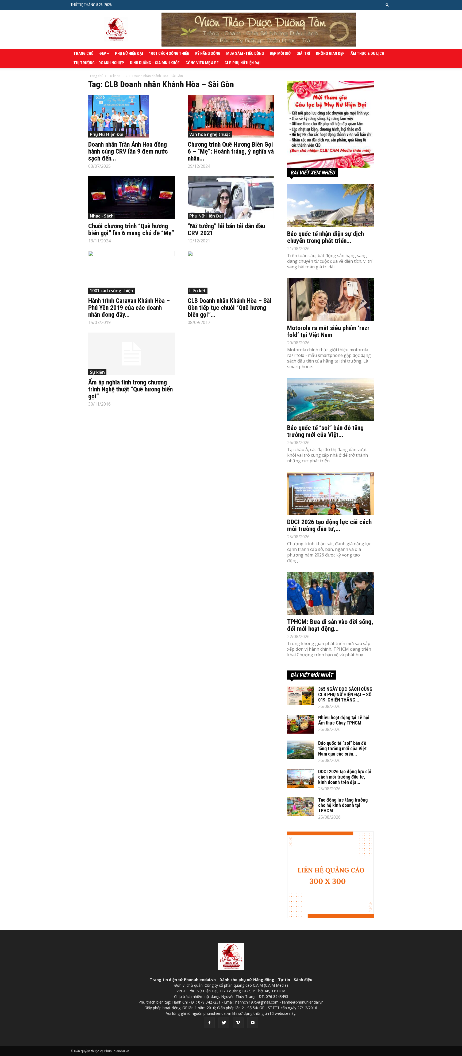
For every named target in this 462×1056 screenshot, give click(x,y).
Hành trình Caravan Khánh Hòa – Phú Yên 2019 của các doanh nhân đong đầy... (129, 307)
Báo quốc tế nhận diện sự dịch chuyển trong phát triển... (325, 237)
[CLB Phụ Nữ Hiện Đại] (330, 124)
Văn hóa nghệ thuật (209, 134)
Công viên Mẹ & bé (202, 62)
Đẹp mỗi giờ (280, 53)
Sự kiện (97, 372)
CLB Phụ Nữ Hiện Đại (242, 62)
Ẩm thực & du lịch (367, 53)
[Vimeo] (238, 1022)
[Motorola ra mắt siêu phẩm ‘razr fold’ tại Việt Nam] (330, 299)
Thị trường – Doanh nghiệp (99, 62)
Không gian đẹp (330, 53)
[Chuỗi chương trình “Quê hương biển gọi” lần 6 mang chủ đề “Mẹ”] (131, 197)
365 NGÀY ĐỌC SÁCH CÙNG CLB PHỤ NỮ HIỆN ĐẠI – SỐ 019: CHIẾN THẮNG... (345, 694)
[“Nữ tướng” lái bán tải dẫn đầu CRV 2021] (231, 197)
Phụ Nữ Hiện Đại (129, 53)
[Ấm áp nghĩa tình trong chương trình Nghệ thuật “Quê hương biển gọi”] (131, 354)
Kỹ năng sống (207, 53)
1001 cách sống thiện (169, 53)
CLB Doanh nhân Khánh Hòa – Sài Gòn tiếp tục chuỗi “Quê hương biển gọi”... (229, 307)
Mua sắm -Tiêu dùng (245, 53)
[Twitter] (223, 1022)
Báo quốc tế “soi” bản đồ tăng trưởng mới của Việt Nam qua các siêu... (342, 748)
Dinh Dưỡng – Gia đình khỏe (155, 62)
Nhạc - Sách (102, 216)
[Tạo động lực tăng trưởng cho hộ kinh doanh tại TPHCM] (300, 806)
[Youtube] (252, 1022)
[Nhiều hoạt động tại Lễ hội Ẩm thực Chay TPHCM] (300, 724)
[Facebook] (209, 1022)
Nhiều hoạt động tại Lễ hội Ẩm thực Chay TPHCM (343, 720)
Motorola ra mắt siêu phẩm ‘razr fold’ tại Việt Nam (328, 331)
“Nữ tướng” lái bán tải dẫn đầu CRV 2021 (226, 229)
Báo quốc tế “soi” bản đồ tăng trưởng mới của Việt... (325, 431)
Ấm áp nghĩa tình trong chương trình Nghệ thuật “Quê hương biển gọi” (130, 389)
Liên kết (197, 290)
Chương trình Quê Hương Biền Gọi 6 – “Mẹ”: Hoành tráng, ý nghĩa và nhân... (231, 151)
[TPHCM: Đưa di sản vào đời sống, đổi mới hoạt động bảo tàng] (330, 593)
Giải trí (303, 53)
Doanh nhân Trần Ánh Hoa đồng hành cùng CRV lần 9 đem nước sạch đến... (128, 151)
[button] (387, 5)
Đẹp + (104, 53)
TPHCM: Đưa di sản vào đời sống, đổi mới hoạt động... (330, 625)
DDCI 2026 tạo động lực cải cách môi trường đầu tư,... (329, 525)
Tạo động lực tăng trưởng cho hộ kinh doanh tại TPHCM (343, 805)
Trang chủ (84, 53)
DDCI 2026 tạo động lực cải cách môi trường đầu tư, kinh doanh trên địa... (344, 777)
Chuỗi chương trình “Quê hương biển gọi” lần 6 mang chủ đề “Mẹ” (131, 229)
